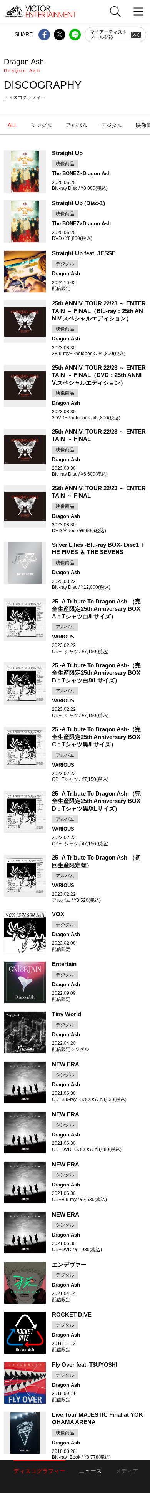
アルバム (76, 125)
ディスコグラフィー (39, 1471)
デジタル (111, 125)
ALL (12, 125)
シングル (41, 125)
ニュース (90, 1471)
